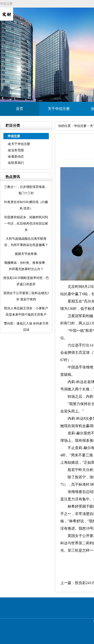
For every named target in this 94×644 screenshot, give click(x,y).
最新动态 (17, 156)
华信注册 (80, 126)
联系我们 (17, 163)
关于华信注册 (59, 109)
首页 (19, 109)
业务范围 (17, 150)
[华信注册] (6, 19)
